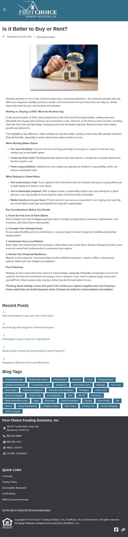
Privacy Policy (9, 482)
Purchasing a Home (46, 37)
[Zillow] (123, 529)
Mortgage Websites (25, 523)
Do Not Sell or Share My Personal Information (26, 510)
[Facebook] (116, 529)
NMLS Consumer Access (15, 499)
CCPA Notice (9, 493)
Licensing (7, 476)
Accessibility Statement (14, 487)
